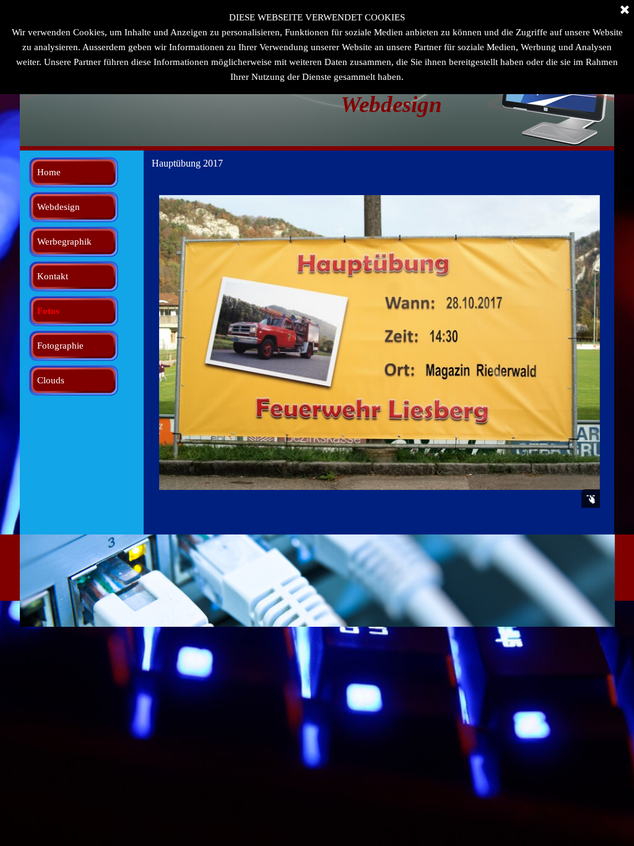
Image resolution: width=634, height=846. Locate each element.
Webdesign (58, 207)
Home (49, 172)
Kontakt (52, 276)
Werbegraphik (64, 241)
